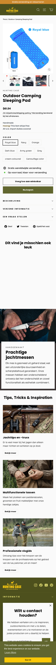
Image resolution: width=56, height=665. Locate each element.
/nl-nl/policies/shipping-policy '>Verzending (23, 113)
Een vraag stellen (15, 216)
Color (7, 137)
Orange (35, 142)
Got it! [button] (28, 660)
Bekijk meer (10, 453)
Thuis (5, 19)
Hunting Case (11, 91)
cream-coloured (13, 159)
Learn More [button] (10, 652)
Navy (23, 142)
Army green (26, 150)
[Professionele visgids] (28, 532)
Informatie (11, 596)
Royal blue (10, 142)
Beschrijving (12, 201)
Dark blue (10, 150)
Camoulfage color (35, 159)
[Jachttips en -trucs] (28, 419)
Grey (39, 150)
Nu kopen (28, 189)
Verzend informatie (16, 209)
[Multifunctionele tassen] (28, 474)
